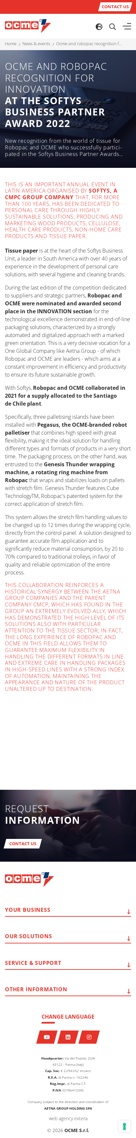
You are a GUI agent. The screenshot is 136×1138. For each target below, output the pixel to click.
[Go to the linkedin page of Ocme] (68, 1037)
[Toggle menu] (127, 26)
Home (11, 43)
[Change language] (99, 26)
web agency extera (68, 1118)
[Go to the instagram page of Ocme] (89, 1037)
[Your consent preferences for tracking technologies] (124, 1126)
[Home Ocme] (28, 25)
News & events (36, 43)
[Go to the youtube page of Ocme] (47, 1037)
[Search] (113, 26)
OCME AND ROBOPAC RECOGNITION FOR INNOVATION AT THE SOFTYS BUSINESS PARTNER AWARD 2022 (89, 43)
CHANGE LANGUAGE (68, 1016)
